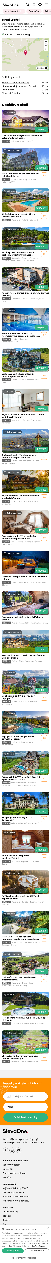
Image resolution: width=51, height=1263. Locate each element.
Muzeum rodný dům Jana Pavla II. (19, 86)
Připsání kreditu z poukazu (16, 1200)
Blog (5, 1224)
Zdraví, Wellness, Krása (14, 1173)
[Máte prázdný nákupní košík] (34, 5)
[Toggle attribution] (46, 68)
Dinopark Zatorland (12, 93)
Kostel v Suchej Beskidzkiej (15, 82)
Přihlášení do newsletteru (16, 1196)
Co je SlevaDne (10, 1211)
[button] (28, 5)
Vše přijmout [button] (13, 1251)
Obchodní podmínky (13, 1192)
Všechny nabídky (14, 11)
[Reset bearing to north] (46, 49)
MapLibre (40, 68)
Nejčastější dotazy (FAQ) (15, 1188)
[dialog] (25, 1244)
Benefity (7, 1177)
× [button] (48, 1228)
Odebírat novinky (26, 1117)
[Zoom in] (46, 41)
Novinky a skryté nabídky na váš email (22, 1085)
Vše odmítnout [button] (37, 1251)
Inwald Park (8, 89)
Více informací (39, 1246)
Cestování (34, 11)
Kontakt (7, 1215)
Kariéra (6, 1220)
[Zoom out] (46, 45)
